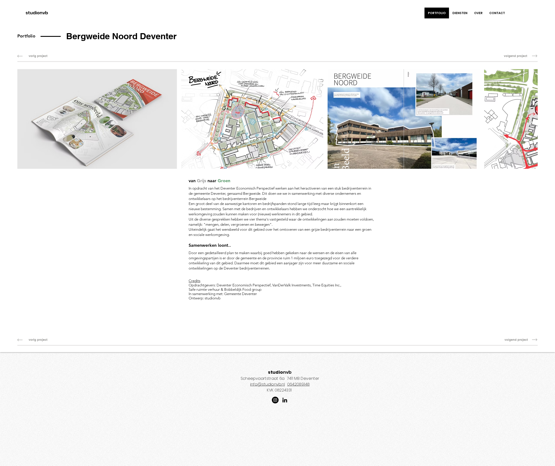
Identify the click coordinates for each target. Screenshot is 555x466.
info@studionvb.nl (267, 384)
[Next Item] (530, 122)
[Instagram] (275, 400)
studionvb (37, 13)
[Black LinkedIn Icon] (284, 400)
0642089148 (298, 384)
